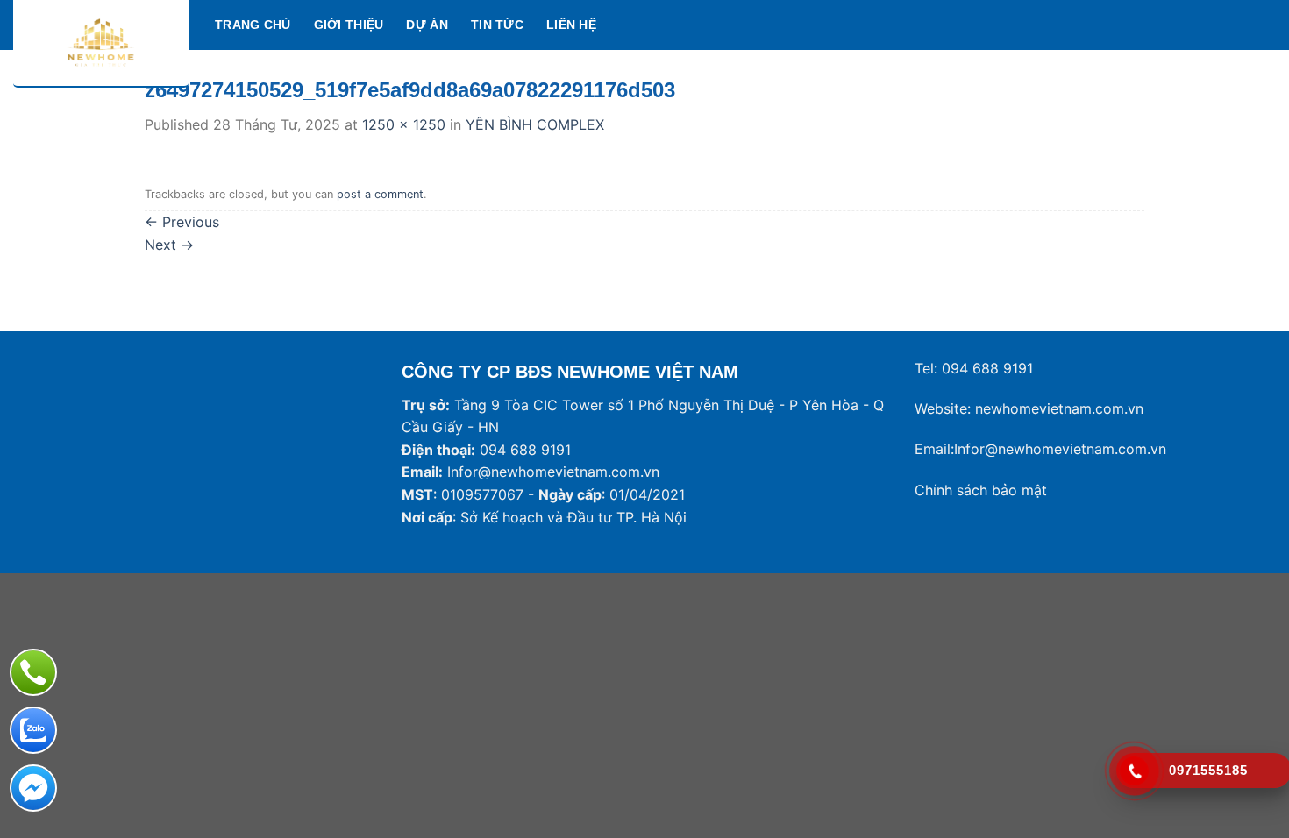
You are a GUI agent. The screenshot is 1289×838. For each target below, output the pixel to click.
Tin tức (497, 25)
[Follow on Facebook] (1196, 24)
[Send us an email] (1264, 24)
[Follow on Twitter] (1242, 24)
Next (169, 244)
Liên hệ (571, 25)
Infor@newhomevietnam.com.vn (553, 471)
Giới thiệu (349, 25)
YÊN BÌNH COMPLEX (535, 124)
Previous (182, 222)
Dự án (426, 25)
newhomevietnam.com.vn (1059, 408)
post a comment (380, 194)
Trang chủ (253, 25)
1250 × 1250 (403, 124)
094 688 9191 (987, 368)
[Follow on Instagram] (1219, 24)
